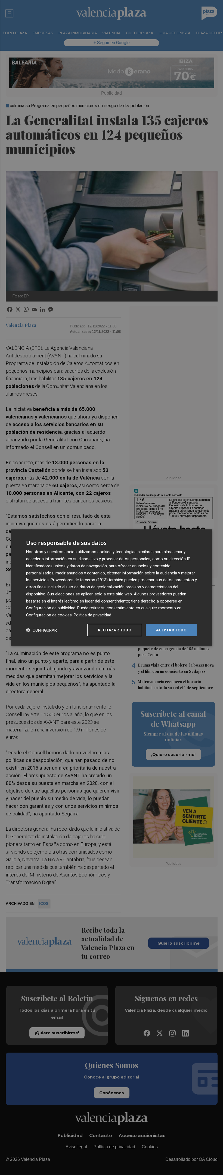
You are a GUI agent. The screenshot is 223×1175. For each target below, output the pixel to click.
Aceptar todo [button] (171, 629)
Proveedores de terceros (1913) (79, 579)
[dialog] (111, 587)
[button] (41, 630)
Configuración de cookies (49, 615)
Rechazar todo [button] (114, 629)
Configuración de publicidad (50, 607)
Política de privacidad (92, 615)
